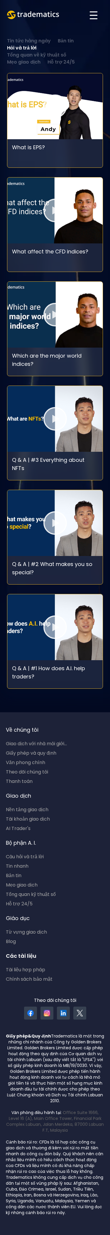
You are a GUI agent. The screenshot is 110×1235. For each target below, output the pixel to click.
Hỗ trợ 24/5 (61, 62)
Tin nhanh (17, 866)
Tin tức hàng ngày (29, 41)
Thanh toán (19, 781)
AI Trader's (18, 828)
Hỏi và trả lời (21, 48)
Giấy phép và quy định (31, 753)
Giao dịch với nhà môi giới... (36, 744)
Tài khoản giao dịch (28, 819)
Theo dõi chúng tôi (27, 772)
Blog (11, 941)
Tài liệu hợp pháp (25, 970)
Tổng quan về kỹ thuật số (36, 55)
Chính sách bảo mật (29, 979)
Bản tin (66, 41)
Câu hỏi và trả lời (25, 857)
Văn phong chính (25, 763)
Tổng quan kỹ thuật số (31, 894)
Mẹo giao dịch (23, 62)
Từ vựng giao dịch (26, 932)
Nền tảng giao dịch (27, 810)
